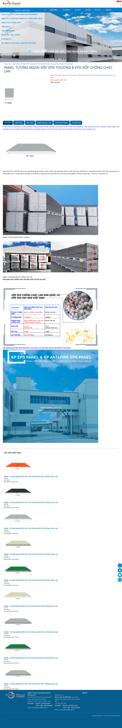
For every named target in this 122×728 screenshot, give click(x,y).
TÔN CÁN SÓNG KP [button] (8, 31)
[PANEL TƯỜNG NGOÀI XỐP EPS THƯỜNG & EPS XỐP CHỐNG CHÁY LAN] (18, 475)
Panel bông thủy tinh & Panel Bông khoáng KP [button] (19, 14)
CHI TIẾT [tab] (8, 122)
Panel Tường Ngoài (66, 64)
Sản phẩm (53, 10)
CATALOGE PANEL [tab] (61, 122)
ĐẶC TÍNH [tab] (30, 122)
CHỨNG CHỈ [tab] (76, 122)
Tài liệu (88, 10)
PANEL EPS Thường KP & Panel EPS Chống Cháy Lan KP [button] (21, 18)
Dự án (77, 10)
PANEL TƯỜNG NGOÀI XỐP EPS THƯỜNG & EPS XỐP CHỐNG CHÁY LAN (31, 476)
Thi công (66, 10)
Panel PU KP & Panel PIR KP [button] (11, 22)
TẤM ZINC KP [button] (5, 27)
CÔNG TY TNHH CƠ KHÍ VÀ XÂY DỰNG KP (39, 693)
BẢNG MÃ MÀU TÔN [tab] (44, 122)
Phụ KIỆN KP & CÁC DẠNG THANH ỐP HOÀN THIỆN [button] (18, 43)
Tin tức (98, 10)
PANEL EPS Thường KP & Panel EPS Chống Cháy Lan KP (40, 64)
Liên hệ (108, 10)
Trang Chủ (7, 64)
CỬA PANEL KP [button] (6, 39)
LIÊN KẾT (84, 693)
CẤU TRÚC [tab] (18, 122)
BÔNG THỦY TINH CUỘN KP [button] (10, 35)
